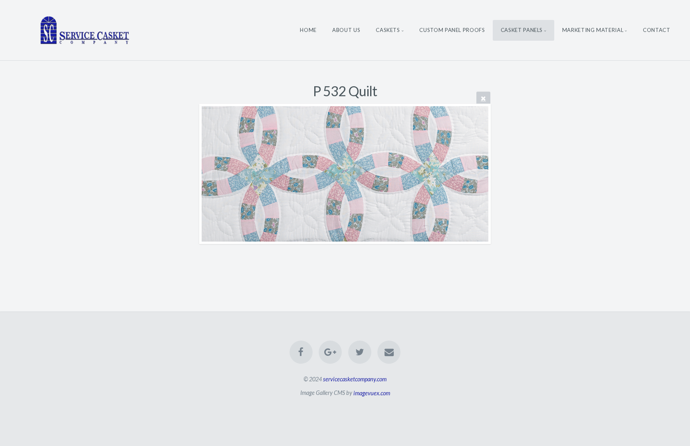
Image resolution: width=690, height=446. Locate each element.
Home (308, 30)
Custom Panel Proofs (452, 30)
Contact (656, 30)
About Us (346, 30)
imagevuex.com (371, 392)
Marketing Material (593, 30)
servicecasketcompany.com (355, 379)
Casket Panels (522, 30)
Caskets (388, 30)
